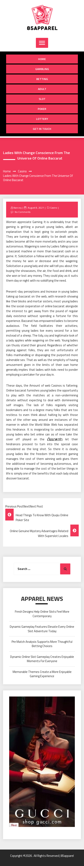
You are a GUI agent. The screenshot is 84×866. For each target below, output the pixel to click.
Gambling (42, 69)
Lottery (42, 119)
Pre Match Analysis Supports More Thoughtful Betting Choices (42, 643)
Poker (42, 109)
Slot (42, 99)
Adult (42, 89)
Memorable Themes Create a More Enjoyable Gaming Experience (42, 673)
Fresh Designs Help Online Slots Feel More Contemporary (42, 613)
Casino (53, 208)
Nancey (17, 208)
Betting (42, 79)
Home (42, 59)
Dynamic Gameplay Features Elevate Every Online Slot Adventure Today (42, 628)
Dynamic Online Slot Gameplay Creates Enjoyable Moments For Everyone (42, 658)
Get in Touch (42, 129)
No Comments (22, 212)
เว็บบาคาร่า (54, 439)
